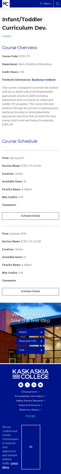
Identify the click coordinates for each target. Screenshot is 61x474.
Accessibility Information (29, 396)
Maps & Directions (29, 405)
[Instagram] (33, 385)
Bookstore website (44, 79)
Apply (23, 331)
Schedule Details (30, 215)
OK (31, 447)
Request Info (27, 340)
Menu (47, 3)
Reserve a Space (29, 409)
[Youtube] (40, 385)
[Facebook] (20, 385)
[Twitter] (27, 385)
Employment (29, 391)
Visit (22, 349)
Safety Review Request (29, 400)
